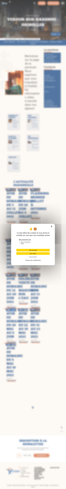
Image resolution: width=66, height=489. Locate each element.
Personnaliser (33, 257)
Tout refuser (33, 253)
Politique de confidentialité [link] (33, 260)
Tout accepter (33, 250)
